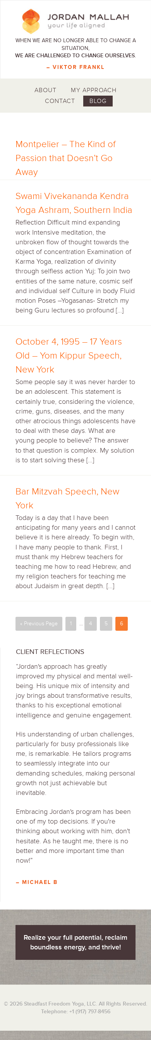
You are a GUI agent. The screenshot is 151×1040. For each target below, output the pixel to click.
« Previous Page (39, 623)
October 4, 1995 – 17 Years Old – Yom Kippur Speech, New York (68, 355)
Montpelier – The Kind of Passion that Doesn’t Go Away (65, 158)
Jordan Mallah (75, 21)
